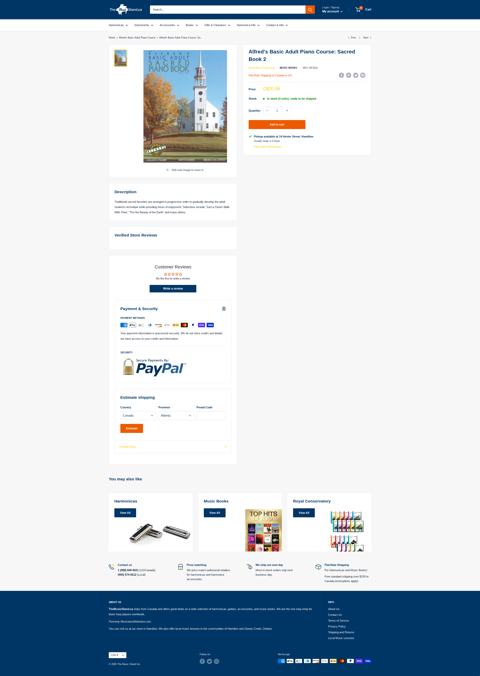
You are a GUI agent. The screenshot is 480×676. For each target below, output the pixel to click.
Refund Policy (127, 446)
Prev (353, 37)
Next (365, 37)
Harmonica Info (246, 25)
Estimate (131, 428)
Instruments (141, 25)
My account (331, 11)
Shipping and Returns (341, 632)
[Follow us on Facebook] (202, 661)
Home (112, 37)
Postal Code (204, 407)
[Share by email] (362, 75)
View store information (267, 146)
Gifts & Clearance (215, 25)
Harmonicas (116, 25)
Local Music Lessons (341, 638)
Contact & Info (275, 25)
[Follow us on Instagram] (216, 661)
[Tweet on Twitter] (355, 75)
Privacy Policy (337, 626)
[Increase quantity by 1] (287, 110)
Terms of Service (338, 620)
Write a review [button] (173, 288)
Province (164, 407)
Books (190, 25)
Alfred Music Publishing (261, 67)
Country (125, 407)
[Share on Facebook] (341, 75)
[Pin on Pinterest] (348, 75)
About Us (334, 609)
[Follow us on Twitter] (209, 661)
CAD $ (114, 655)
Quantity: (255, 110)
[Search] (310, 9)
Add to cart (277, 124)
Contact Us (335, 614)
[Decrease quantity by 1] (267, 110)
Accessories (167, 25)
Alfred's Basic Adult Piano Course (137, 37)
